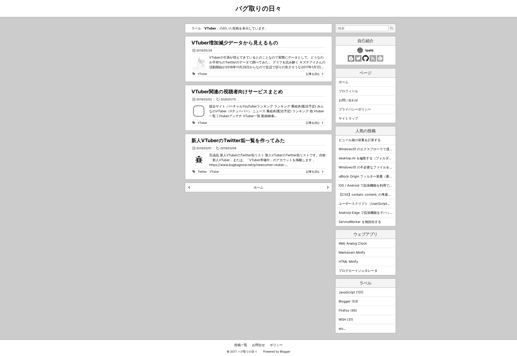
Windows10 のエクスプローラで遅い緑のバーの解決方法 (380, 149)
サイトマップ (348, 118)
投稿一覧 (240, 345)
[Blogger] (351, 60)
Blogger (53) (348, 301)
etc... (342, 329)
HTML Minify (348, 261)
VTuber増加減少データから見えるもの (234, 43)
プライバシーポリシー (355, 109)
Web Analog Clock (353, 243)
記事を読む (313, 74)
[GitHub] (365, 60)
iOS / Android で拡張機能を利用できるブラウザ (374, 185)
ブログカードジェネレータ (358, 271)
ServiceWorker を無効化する (360, 222)
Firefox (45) (348, 310)
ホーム (258, 187)
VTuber (202, 74)
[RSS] (372, 60)
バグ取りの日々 (258, 8)
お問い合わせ (348, 100)
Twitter (202, 171)
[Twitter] (358, 60)
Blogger (285, 351)
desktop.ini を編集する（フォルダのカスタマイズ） (377, 158)
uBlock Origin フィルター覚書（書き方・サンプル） (377, 176)
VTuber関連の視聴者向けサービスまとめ (237, 92)
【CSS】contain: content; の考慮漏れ (366, 194)
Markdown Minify (352, 252)
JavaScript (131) (351, 292)
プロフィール (348, 91)
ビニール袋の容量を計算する (360, 140)
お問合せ (258, 345)
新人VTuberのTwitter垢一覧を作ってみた (238, 140)
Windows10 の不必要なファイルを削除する (370, 167)
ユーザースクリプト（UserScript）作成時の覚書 (374, 204)
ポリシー (276, 345)
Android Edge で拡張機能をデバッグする (369, 213)
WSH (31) (346, 319)
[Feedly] (380, 60)
